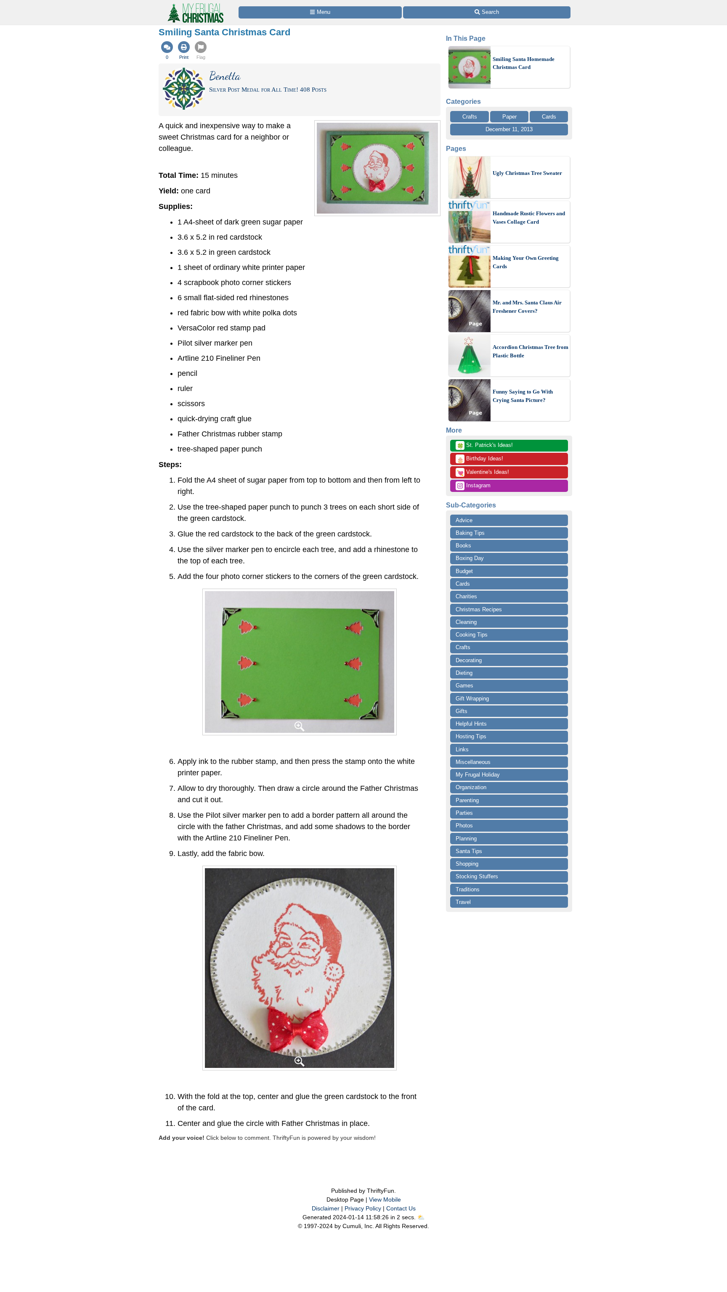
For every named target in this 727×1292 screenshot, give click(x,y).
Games (464, 685)
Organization (471, 787)
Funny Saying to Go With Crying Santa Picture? (523, 395)
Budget (464, 571)
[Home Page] (194, 4)
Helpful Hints (471, 724)
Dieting (464, 673)
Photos (464, 825)
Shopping (467, 864)
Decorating (469, 660)
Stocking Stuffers (477, 876)
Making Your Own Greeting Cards (526, 262)
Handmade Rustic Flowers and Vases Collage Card (529, 217)
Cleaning (466, 622)
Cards (549, 117)
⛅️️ (421, 1217)
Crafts (469, 117)
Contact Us (401, 1208)
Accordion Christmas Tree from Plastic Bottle (530, 351)
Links (462, 749)
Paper (509, 117)
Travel (463, 902)
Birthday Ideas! (480, 459)
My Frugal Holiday (478, 775)
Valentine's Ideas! (483, 472)
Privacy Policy (363, 1208)
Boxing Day (470, 558)
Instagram (477, 485)
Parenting (467, 800)
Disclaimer (326, 1208)
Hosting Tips (471, 736)
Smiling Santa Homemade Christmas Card (524, 63)
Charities (466, 596)
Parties (464, 813)
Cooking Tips (472, 634)
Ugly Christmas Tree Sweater (527, 173)
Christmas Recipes (479, 609)
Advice (464, 520)
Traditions (468, 889)
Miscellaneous (473, 762)
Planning (466, 838)
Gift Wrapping (472, 698)
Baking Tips (470, 533)
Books (463, 545)
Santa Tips (469, 851)
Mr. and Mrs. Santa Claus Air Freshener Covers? (527, 306)
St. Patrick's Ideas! (485, 445)
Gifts (461, 711)
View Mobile (385, 1199)
